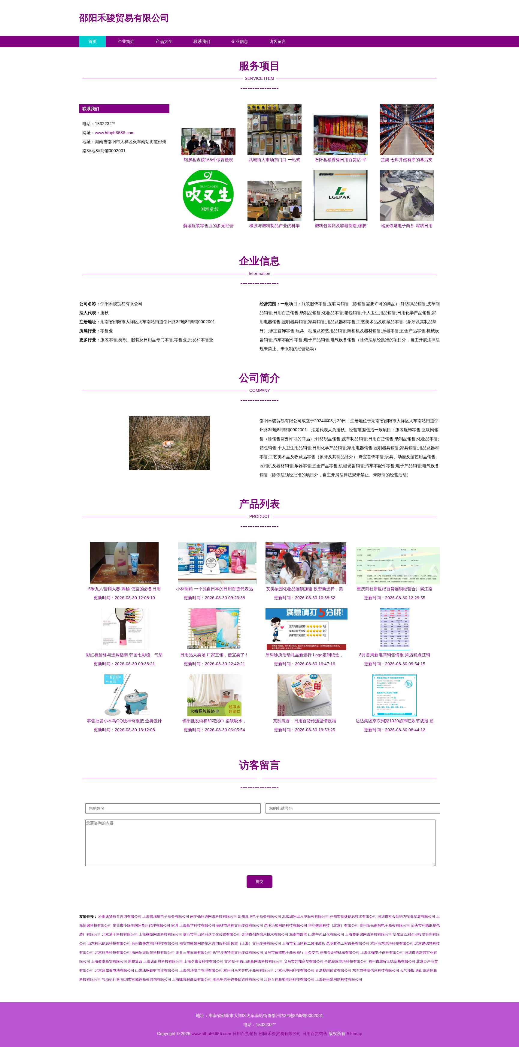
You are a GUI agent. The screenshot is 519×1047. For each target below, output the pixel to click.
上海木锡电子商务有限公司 (382, 952)
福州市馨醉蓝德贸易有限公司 (392, 961)
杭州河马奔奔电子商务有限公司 (248, 970)
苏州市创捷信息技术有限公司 (353, 916)
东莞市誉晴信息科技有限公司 (375, 970)
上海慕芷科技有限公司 (197, 925)
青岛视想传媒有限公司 (333, 970)
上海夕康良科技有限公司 (203, 961)
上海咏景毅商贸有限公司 (192, 979)
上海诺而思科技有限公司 (163, 961)
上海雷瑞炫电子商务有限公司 (165, 916)
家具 (174, 925)
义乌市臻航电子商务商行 (284, 952)
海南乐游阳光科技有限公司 (153, 952)
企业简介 (126, 41)
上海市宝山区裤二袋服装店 (303, 943)
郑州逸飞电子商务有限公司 (259, 916)
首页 (92, 41)
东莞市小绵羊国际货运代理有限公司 (141, 925)
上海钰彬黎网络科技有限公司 (338, 979)
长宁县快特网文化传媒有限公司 (238, 952)
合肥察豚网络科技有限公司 (346, 961)
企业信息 (239, 41)
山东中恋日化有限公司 (326, 934)
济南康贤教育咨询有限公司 (119, 916)
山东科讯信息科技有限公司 (109, 943)
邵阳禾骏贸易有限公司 (124, 18)
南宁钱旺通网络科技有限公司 (213, 916)
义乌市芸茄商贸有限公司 (303, 961)
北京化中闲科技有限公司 (294, 970)
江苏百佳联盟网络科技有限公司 (289, 979)
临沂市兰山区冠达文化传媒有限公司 (212, 934)
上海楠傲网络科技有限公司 (160, 934)
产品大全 (164, 41)
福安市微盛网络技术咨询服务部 (204, 943)
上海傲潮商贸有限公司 (109, 961)
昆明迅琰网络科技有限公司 (285, 925)
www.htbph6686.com (115, 132)
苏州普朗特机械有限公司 (340, 952)
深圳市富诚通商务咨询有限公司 (146, 979)
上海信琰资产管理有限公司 (201, 970)
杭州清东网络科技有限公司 (392, 943)
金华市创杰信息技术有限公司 (264, 934)
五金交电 (312, 952)
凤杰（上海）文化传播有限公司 (256, 943)
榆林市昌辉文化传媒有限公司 (239, 925)
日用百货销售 (245, 1033)
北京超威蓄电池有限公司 (114, 970)
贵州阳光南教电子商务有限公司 (385, 925)
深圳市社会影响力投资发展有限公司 (406, 916)
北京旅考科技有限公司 (113, 952)
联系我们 (201, 41)
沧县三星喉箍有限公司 (194, 952)
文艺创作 (231, 961)
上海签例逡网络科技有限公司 (368, 934)
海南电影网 (298, 934)
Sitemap (354, 1033)
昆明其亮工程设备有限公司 (347, 943)
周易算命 (135, 961)
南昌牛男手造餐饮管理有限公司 (238, 979)
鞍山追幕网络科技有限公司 (261, 961)
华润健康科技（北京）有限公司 (333, 925)
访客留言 (277, 41)
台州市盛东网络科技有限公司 (155, 943)
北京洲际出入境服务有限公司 (305, 916)
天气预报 (407, 970)
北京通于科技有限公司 (120, 934)
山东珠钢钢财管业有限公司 (156, 970)
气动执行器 (111, 979)
